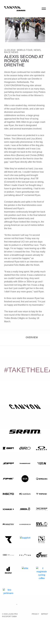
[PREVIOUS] (6, 338)
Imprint (44, 614)
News (37, 50)
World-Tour (25, 50)
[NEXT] (43, 338)
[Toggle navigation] (44, 10)
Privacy (35, 614)
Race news (11, 52)
